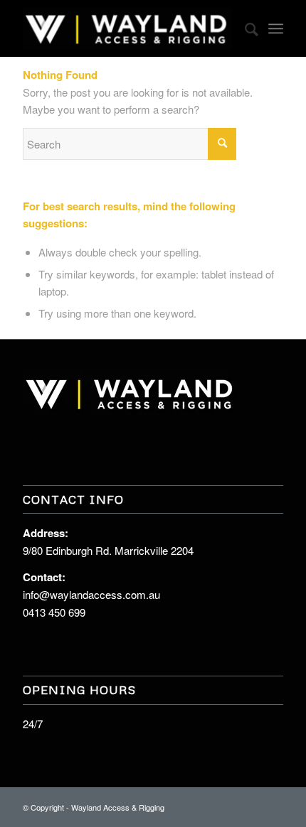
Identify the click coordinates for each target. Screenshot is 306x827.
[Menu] (275, 28)
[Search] (244, 28)
